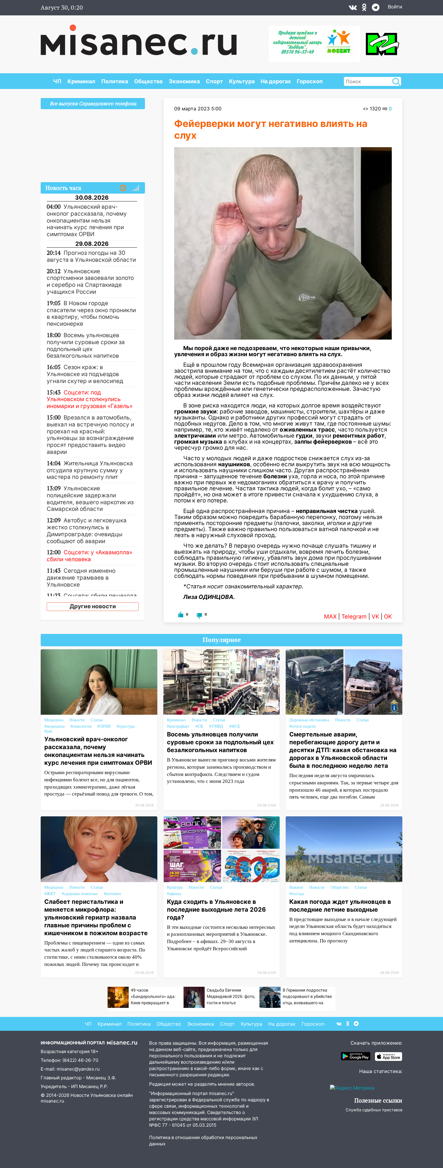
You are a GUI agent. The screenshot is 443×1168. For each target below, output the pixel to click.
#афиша (174, 893)
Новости (77, 720)
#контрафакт (178, 726)
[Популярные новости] (135, 188)
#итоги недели (302, 726)
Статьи (97, 720)
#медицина (54, 726)
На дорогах (276, 81)
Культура (242, 81)
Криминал (81, 81)
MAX (330, 616)
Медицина (53, 720)
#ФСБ (234, 726)
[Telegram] (375, 9)
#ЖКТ (50, 893)
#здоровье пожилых (80, 893)
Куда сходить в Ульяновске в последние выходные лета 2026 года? (216, 909)
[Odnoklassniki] (364, 9)
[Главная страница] (139, 36)
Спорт (214, 81)
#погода (296, 893)
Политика (114, 81)
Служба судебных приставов (374, 1109)
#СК (199, 726)
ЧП (57, 81)
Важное (296, 887)
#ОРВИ (104, 726)
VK (375, 616)
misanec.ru (52, 1101)
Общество (148, 81)
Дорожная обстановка (309, 720)
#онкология (81, 726)
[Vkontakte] (353, 9)
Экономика (184, 81)
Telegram (354, 616)
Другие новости (93, 606)
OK (388, 616)
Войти (395, 7)
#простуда (126, 726)
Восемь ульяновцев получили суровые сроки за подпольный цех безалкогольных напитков (220, 742)
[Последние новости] (123, 188)
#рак (48, 731)
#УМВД (216, 726)
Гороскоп (310, 81)
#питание (112, 893)
